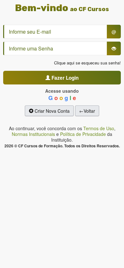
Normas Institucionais (33, 134)
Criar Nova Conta (51, 111)
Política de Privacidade (83, 134)
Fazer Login (64, 77)
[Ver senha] (114, 48)
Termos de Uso (98, 128)
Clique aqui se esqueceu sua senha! (87, 63)
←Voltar (87, 111)
